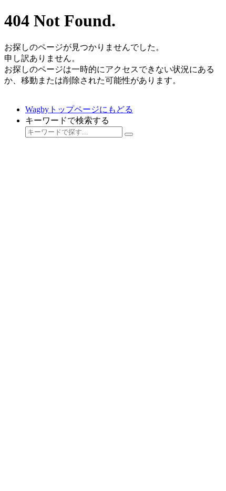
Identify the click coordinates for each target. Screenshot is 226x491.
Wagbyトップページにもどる (79, 109)
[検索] (129, 134)
